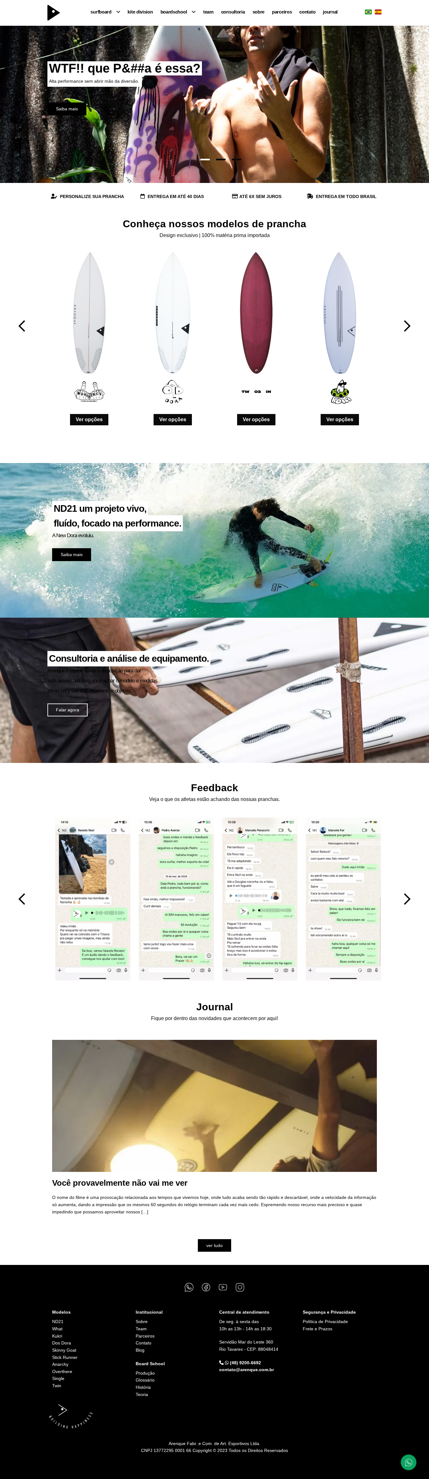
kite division (140, 11)
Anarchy (60, 1364)
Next (407, 326)
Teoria (142, 1394)
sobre (259, 11)
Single (58, 1378)
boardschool (173, 11)
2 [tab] (220, 159)
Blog (140, 1350)
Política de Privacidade (325, 1321)
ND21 (57, 1321)
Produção (145, 1373)
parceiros (282, 11)
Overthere (62, 1371)
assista (67, 1227)
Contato (143, 1342)
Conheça (65, 108)
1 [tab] (205, 159)
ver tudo (214, 1245)
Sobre (142, 1321)
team (208, 11)
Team (141, 1328)
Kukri (57, 1335)
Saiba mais (72, 554)
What (57, 1328)
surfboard (100, 11)
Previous (22, 326)
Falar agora (67, 709)
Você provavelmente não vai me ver (119, 1183)
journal (330, 11)
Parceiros (145, 1335)
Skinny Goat (64, 1350)
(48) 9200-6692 (245, 1362)
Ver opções (89, 419)
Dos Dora (61, 1342)
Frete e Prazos (317, 1328)
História (143, 1387)
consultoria (233, 11)
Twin (56, 1385)
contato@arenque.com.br (246, 1369)
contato (307, 11)
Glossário (145, 1379)
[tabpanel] (214, 104)
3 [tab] (236, 159)
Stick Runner (65, 1357)
